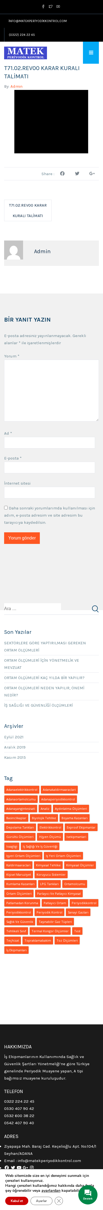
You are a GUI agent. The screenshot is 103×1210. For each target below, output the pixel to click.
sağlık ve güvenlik (19, 922)
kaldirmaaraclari (18, 865)
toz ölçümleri (67, 940)
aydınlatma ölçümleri (71, 808)
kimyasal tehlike (48, 865)
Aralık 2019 (15, 747)
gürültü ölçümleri (20, 837)
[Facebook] (44, 7)
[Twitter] (50, 7)
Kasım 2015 (15, 757)
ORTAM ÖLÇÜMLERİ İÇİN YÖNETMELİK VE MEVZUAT (41, 664)
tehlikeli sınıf (16, 931)
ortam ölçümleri (19, 893)
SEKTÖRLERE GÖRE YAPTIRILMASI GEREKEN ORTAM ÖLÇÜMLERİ (45, 646)
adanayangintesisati (20, 808)
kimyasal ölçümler (80, 865)
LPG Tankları (49, 884)
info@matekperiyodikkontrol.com (38, 21)
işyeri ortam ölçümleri (23, 856)
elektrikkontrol (50, 827)
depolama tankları (20, 827)
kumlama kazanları (20, 884)
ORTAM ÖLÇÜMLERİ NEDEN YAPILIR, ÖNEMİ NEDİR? (44, 691)
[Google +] (25, 1167)
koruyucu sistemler (51, 874)
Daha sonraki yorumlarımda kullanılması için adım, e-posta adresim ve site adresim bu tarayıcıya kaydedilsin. (49, 515)
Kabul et (17, 1201)
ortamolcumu (74, 884)
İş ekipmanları (16, 950)
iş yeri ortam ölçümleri (63, 856)
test (77, 931)
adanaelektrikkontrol (21, 789)
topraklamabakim (37, 940)
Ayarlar (41, 1201)
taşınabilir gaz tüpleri (55, 922)
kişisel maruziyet (18, 874)
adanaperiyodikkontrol (58, 799)
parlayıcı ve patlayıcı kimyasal (59, 893)
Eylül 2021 (14, 736)
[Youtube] (58, 7)
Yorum (12, 356)
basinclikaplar (16, 818)
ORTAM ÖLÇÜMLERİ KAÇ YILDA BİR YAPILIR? (44, 677)
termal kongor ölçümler (50, 931)
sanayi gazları (78, 912)
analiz (45, 808)
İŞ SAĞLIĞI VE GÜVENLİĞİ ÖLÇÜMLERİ (38, 705)
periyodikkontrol (84, 903)
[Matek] (25, 52)
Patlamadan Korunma (22, 903)
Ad (8, 433)
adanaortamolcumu (21, 799)
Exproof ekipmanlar (81, 827)
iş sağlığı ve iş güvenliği (40, 846)
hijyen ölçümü (50, 837)
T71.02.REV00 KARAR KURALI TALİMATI (28, 210)
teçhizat (12, 940)
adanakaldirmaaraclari (59, 789)
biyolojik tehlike (44, 818)
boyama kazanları (75, 818)
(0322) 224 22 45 (22, 35)
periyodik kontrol (49, 912)
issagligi (11, 846)
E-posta (13, 458)
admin (16, 86)
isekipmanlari (76, 837)
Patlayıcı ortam (55, 903)
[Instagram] (31, 1167)
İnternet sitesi (17, 483)
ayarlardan (50, 1190)
